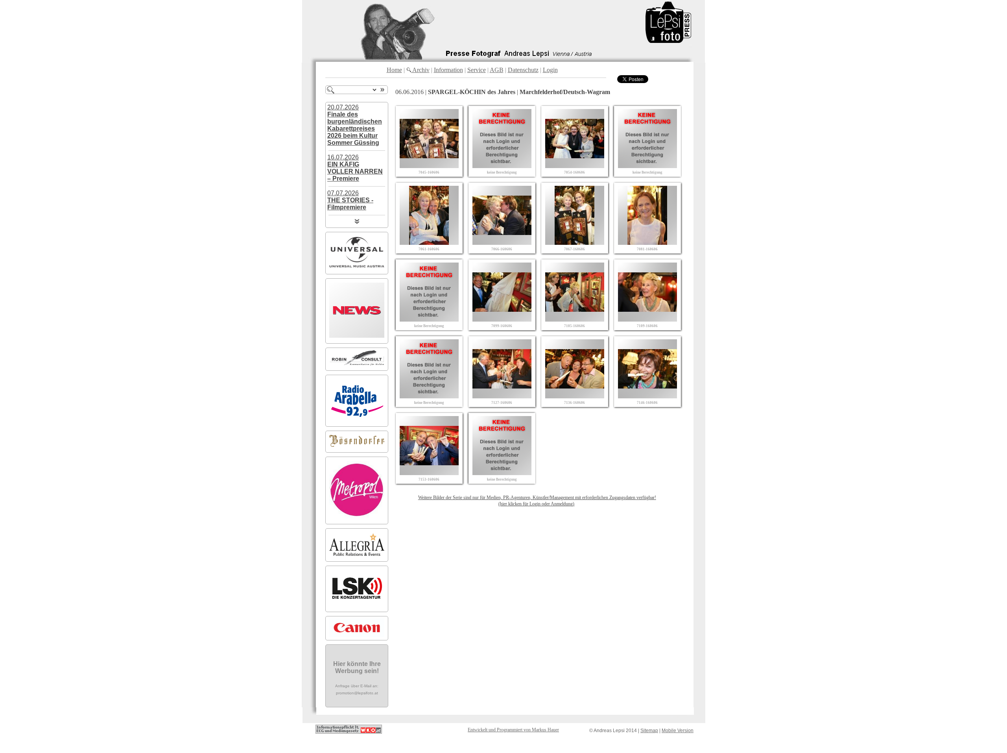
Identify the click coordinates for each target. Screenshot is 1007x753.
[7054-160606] (574, 166)
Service (476, 70)
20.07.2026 (354, 125)
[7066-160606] (501, 242)
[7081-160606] (647, 242)
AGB (497, 70)
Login (550, 70)
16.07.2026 (355, 168)
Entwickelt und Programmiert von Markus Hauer (513, 730)
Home (394, 70)
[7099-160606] (501, 319)
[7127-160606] (501, 396)
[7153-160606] (429, 473)
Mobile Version (677, 730)
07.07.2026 (350, 200)
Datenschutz (523, 70)
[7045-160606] (429, 166)
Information (448, 70)
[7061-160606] (429, 242)
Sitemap (649, 730)
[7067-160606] (574, 242)
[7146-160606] (647, 396)
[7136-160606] (574, 396)
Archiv (420, 70)
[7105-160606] (574, 319)
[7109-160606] (647, 319)
